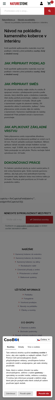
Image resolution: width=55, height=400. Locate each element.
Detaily (21, 347)
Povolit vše (44, 393)
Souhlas (10, 347)
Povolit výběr (25, 393)
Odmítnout (10, 393)
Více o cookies (34, 347)
